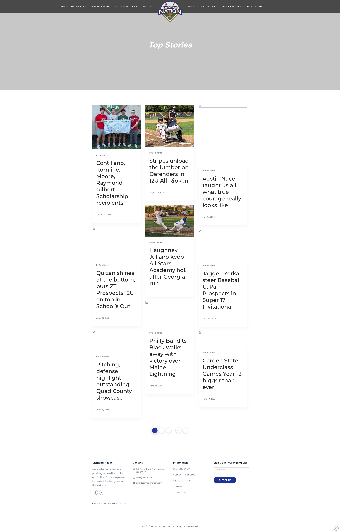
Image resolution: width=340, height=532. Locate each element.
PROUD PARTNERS (182, 480)
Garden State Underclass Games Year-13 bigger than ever (222, 373)
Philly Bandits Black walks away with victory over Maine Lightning (168, 357)
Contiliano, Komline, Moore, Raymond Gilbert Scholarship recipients (112, 183)
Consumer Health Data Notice (114, 503)
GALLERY (177, 486)
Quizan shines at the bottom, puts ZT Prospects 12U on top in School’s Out (115, 289)
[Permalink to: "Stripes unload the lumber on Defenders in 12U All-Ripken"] (169, 126)
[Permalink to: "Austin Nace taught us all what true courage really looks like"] (223, 135)
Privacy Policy (97, 503)
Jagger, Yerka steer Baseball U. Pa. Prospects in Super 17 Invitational (222, 290)
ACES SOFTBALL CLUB (184, 474)
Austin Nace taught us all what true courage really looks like (222, 191)
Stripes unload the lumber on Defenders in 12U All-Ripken (169, 170)
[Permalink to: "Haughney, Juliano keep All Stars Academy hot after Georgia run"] (169, 221)
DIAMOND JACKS (182, 468)
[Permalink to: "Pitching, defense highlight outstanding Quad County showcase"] (116, 341)
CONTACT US (180, 492)
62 (178, 430)
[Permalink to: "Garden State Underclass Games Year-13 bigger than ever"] (223, 339)
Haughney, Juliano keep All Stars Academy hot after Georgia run (167, 267)
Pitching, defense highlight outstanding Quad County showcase (114, 381)
